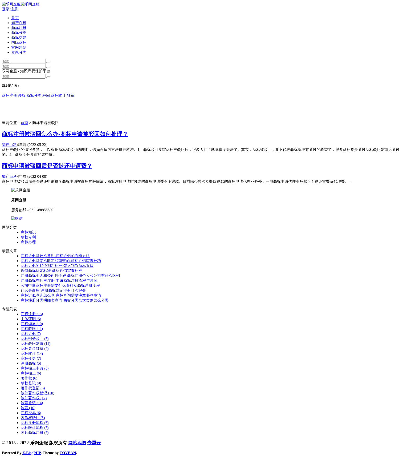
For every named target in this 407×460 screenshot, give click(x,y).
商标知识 (28, 232)
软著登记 (32, 403)
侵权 (21, 95)
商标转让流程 (35, 428)
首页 (15, 18)
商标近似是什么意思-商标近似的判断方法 (55, 256)
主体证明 (31, 319)
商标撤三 (31, 373)
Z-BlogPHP (31, 453)
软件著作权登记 (37, 393)
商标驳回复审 (35, 344)
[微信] (17, 219)
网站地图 (77, 442)
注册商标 (31, 363)
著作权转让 (33, 418)
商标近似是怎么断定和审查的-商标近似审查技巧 (61, 261)
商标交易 (18, 38)
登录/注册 (10, 9)
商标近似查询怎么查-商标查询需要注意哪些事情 (61, 295)
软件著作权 (34, 398)
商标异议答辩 (35, 349)
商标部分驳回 (35, 339)
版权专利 (28, 237)
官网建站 (18, 47)
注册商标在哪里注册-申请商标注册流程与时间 (59, 280)
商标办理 (28, 242)
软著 (28, 408)
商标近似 (31, 334)
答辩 (70, 95)
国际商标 (18, 42)
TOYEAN (68, 453)
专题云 (94, 442)
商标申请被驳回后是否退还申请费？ (47, 166)
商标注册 (18, 28)
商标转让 (58, 95)
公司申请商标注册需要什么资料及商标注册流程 (60, 285)
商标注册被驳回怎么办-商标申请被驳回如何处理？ (65, 134)
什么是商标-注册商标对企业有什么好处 (53, 290)
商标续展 (32, 324)
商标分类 (18, 33)
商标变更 (31, 358)
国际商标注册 (35, 433)
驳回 (46, 95)
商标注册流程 (35, 423)
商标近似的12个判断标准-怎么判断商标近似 (57, 266)
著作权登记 (33, 388)
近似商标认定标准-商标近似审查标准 (51, 271)
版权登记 (31, 383)
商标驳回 (32, 329)
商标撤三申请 (35, 368)
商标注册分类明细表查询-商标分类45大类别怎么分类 (65, 300)
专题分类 (18, 52)
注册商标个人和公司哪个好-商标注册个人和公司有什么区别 (70, 276)
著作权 (29, 378)
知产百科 (18, 23)
